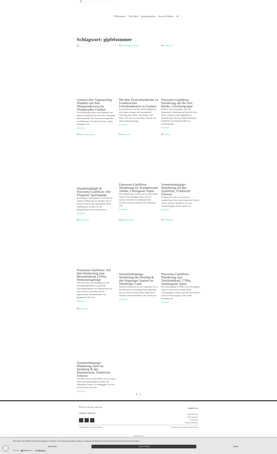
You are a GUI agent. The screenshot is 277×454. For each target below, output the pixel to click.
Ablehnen (52, 446)
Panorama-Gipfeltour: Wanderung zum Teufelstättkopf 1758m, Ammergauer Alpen (176, 278)
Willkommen (120, 16)
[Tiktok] (194, 16)
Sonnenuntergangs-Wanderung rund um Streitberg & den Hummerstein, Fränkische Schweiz (93, 369)
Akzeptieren (143, 446)
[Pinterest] (92, 420)
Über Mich (133, 16)
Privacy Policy (183, 427)
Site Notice (174, 427)
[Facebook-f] (81, 420)
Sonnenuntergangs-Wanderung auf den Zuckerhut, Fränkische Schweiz (175, 189)
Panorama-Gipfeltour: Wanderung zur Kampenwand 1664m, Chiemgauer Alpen (138, 188)
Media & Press (193, 427)
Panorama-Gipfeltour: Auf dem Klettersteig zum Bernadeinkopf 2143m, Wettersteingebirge (94, 274)
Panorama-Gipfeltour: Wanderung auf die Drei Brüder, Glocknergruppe (177, 103)
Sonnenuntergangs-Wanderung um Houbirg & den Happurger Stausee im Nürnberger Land (136, 278)
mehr (235, 446)
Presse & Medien (166, 16)
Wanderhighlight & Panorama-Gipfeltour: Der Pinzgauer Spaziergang (94, 192)
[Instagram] (189, 16)
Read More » (81, 128)
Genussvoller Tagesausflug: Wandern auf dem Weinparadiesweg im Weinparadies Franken (95, 104)
